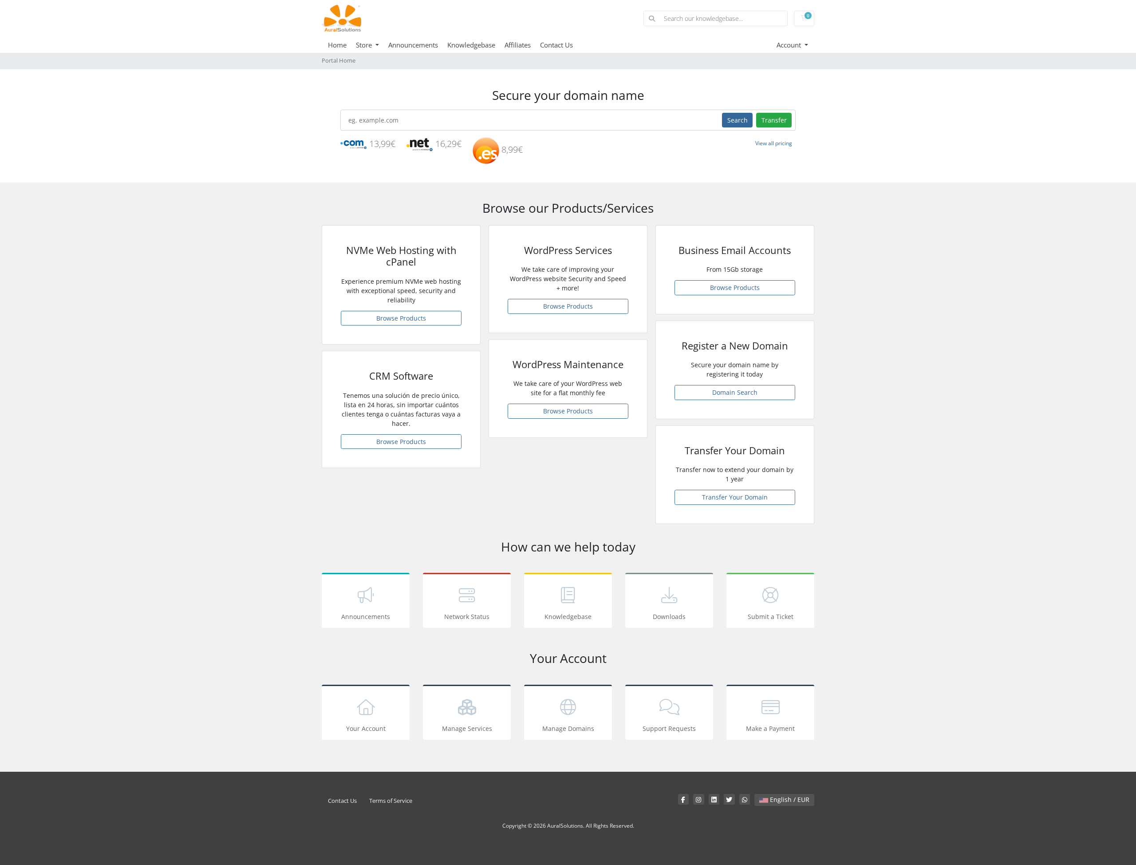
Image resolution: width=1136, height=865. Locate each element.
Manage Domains (568, 728)
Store (365, 44)
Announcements (413, 44)
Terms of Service (390, 801)
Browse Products (401, 318)
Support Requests (669, 728)
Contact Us (556, 44)
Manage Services (467, 728)
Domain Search (734, 392)
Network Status (466, 616)
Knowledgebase (471, 44)
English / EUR (788, 799)
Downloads (669, 616)
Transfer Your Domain (735, 497)
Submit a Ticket (770, 616)
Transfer (774, 120)
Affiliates (518, 44)
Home (337, 44)
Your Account (366, 728)
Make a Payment (770, 728)
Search (737, 120)
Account (790, 44)
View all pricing (773, 143)
